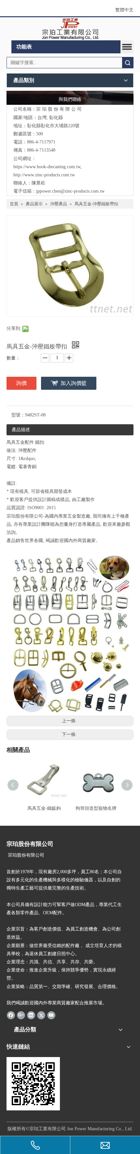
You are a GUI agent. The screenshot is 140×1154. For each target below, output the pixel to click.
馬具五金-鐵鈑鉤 (44, 808)
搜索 (127, 62)
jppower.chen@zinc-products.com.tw (70, 191)
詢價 (21, 383)
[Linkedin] (31, 1015)
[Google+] (21, 1015)
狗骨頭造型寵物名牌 (96, 808)
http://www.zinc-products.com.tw (44, 174)
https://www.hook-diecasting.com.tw (46, 166)
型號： (18, 415)
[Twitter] (41, 1015)
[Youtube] (51, 1015)
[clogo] (70, 29)
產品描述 (21, 429)
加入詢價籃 (74, 383)
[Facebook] (11, 1015)
